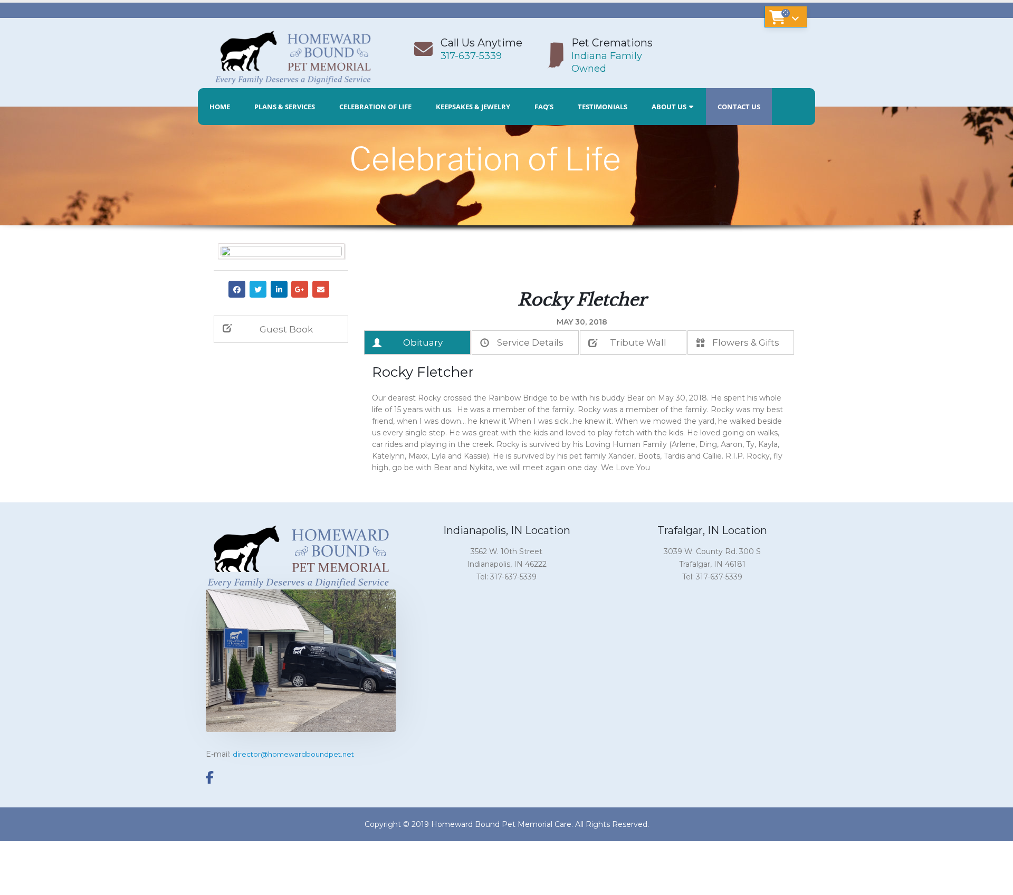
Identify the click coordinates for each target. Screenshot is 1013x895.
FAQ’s (543, 106)
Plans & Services (284, 106)
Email (320, 289)
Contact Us (739, 106)
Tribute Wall (638, 342)
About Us (669, 106)
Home (219, 106)
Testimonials (602, 106)
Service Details (530, 342)
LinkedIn (279, 289)
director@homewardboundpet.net (293, 754)
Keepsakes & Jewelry (473, 106)
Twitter (258, 289)
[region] (506, 189)
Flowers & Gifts (745, 342)
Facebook (236, 289)
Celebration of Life (375, 106)
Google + (299, 289)
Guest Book (286, 329)
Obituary (423, 342)
